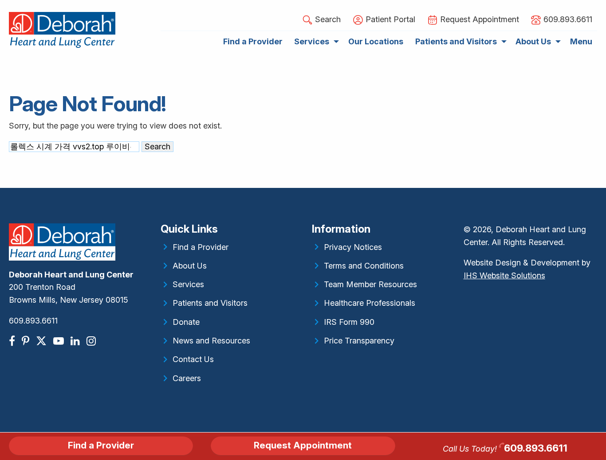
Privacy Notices (353, 247)
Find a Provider (200, 247)
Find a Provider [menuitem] (253, 41)
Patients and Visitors (210, 303)
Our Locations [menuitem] (375, 41)
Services (188, 284)
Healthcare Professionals (369, 303)
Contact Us (193, 359)
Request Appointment (303, 445)
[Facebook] (13, 341)
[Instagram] (92, 341)
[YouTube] (59, 341)
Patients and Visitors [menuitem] (456, 41)
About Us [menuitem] (533, 41)
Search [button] (327, 19)
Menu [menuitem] (581, 41)
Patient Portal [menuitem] (389, 19)
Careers (187, 378)
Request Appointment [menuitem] (478, 19)
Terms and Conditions (364, 265)
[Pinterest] (26, 341)
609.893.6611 (33, 320)
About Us (190, 265)
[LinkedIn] (76, 341)
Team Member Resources (370, 284)
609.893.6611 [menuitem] (566, 19)
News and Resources (211, 340)
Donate (186, 322)
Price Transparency (359, 340)
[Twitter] (42, 341)
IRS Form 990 (349, 322)
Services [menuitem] (311, 41)
